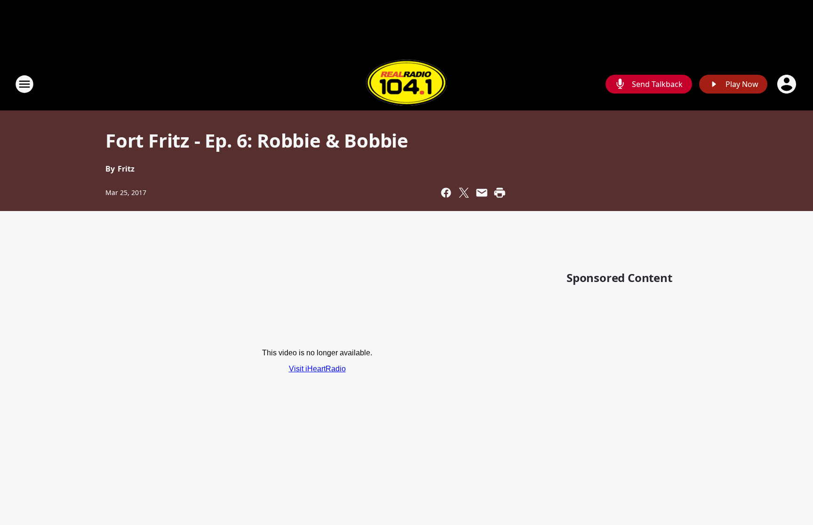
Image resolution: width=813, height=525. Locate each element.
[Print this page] (499, 192)
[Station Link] (406, 84)
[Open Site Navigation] (24, 84)
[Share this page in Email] (481, 192)
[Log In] (787, 84)
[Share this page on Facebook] (446, 192)
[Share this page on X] (463, 192)
